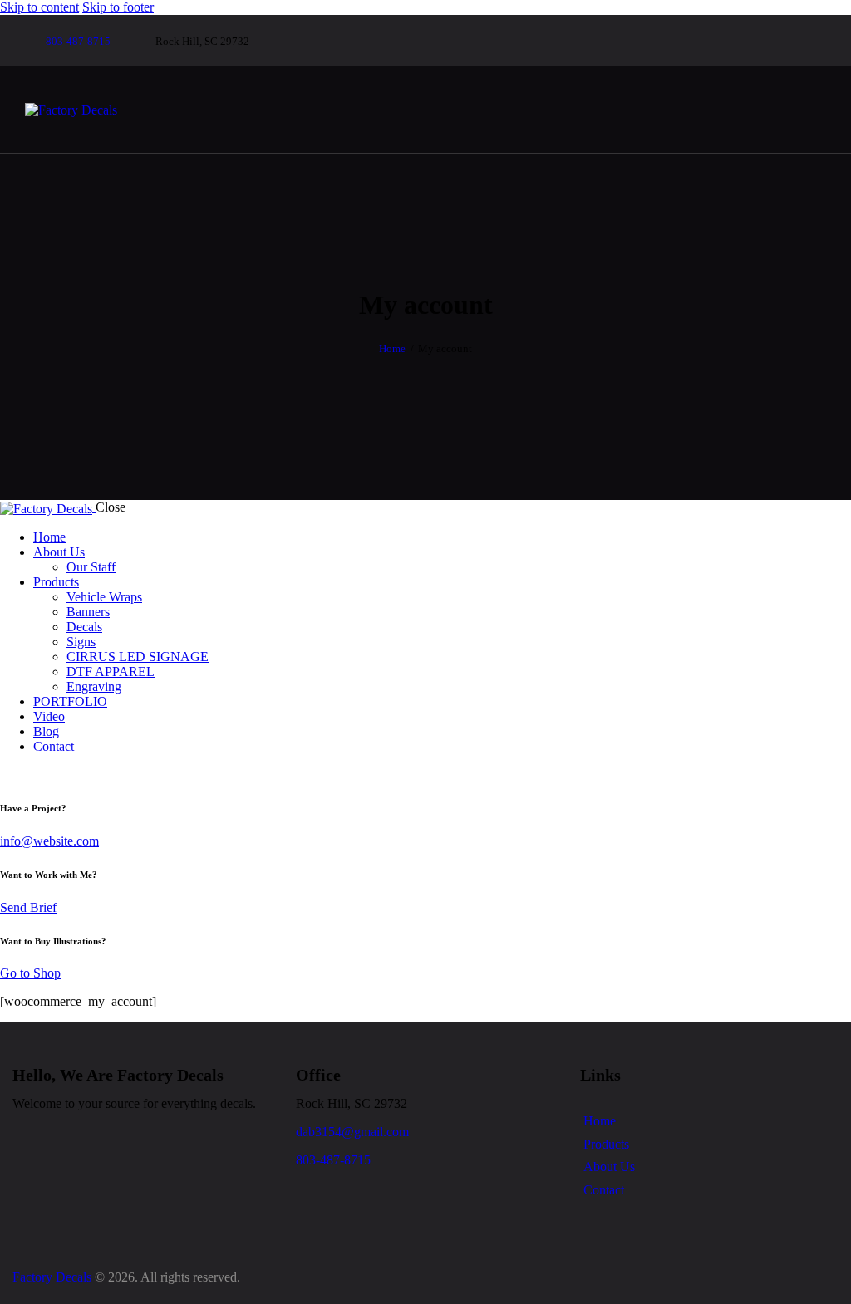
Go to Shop (30, 973)
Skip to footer (118, 7)
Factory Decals (51, 1277)
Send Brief (28, 907)
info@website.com (49, 841)
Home (392, 348)
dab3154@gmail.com (352, 1132)
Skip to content (39, 7)
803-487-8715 (333, 1160)
